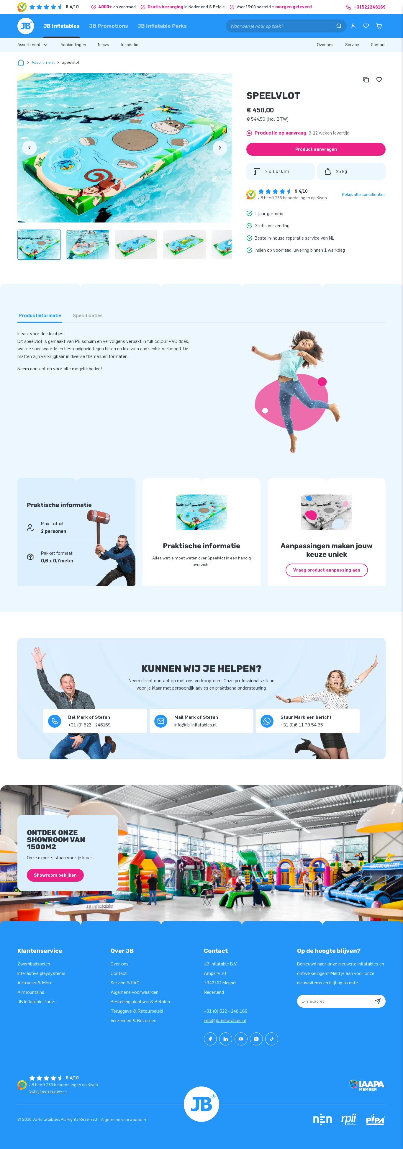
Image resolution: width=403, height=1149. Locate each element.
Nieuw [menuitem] (103, 44)
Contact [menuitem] (378, 44)
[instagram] (256, 1038)
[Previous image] (29, 147)
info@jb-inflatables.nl (225, 1020)
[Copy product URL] (366, 79)
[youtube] (241, 1038)
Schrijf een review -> (48, 1091)
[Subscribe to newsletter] (378, 1001)
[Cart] (379, 25)
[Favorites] (366, 25)
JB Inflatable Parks (162, 26)
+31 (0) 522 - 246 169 (226, 1011)
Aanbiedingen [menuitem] (73, 44)
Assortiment (43, 62)
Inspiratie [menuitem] (129, 44)
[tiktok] (271, 1038)
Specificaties (88, 315)
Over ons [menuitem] (325, 44)
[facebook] (210, 1038)
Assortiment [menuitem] (28, 44)
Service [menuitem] (352, 44)
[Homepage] (25, 26)
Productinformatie (40, 315)
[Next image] (220, 147)
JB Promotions (108, 26)
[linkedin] (225, 1038)
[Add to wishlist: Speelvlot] (379, 79)
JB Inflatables (61, 26)
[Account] (353, 25)
